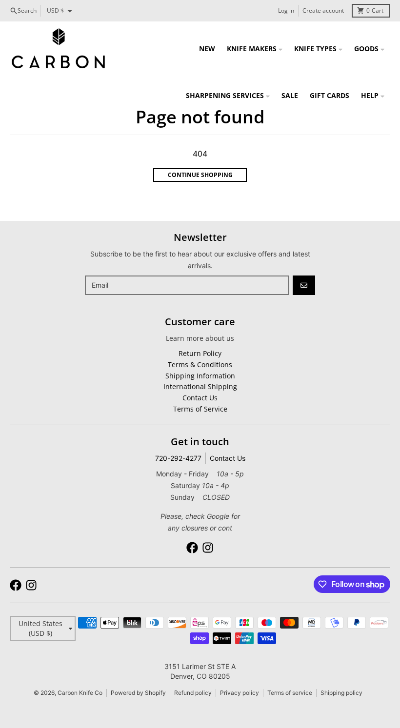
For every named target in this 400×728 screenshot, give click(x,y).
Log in (286, 10)
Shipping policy (341, 692)
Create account (323, 10)
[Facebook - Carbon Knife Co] (192, 547)
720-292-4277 (178, 458)
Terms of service (289, 692)
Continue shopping (200, 175)
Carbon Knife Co (80, 692)
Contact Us (227, 458)
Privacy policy (239, 692)
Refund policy (193, 692)
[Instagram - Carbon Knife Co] (208, 547)
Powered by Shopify (138, 692)
